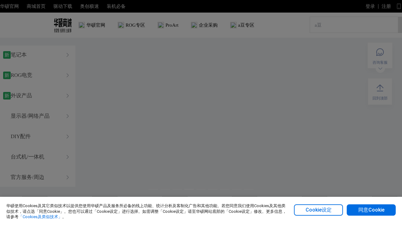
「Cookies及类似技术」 (40, 216)
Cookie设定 (319, 210)
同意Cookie (371, 210)
